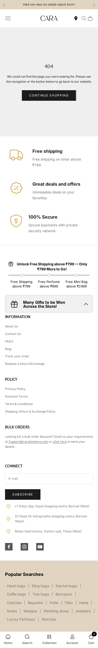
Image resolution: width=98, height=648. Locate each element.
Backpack (64, 594)
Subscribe (22, 494)
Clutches (14, 603)
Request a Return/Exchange (24, 364)
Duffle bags (16, 594)
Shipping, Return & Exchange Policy (30, 411)
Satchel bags (66, 586)
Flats (69, 603)
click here (60, 441)
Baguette (35, 603)
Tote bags (40, 594)
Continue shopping (49, 95)
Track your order (17, 356)
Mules (12, 611)
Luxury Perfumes (21, 619)
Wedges (30, 611)
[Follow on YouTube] (40, 547)
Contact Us (13, 334)
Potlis (54, 603)
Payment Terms (16, 396)
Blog (8, 349)
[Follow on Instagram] (24, 547)
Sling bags (40, 586)
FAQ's (9, 341)
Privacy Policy (15, 389)
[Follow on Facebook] (9, 547)
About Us (11, 326)
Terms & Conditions (19, 404)
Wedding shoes (56, 611)
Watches (48, 619)
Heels (83, 603)
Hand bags (16, 586)
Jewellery (83, 611)
